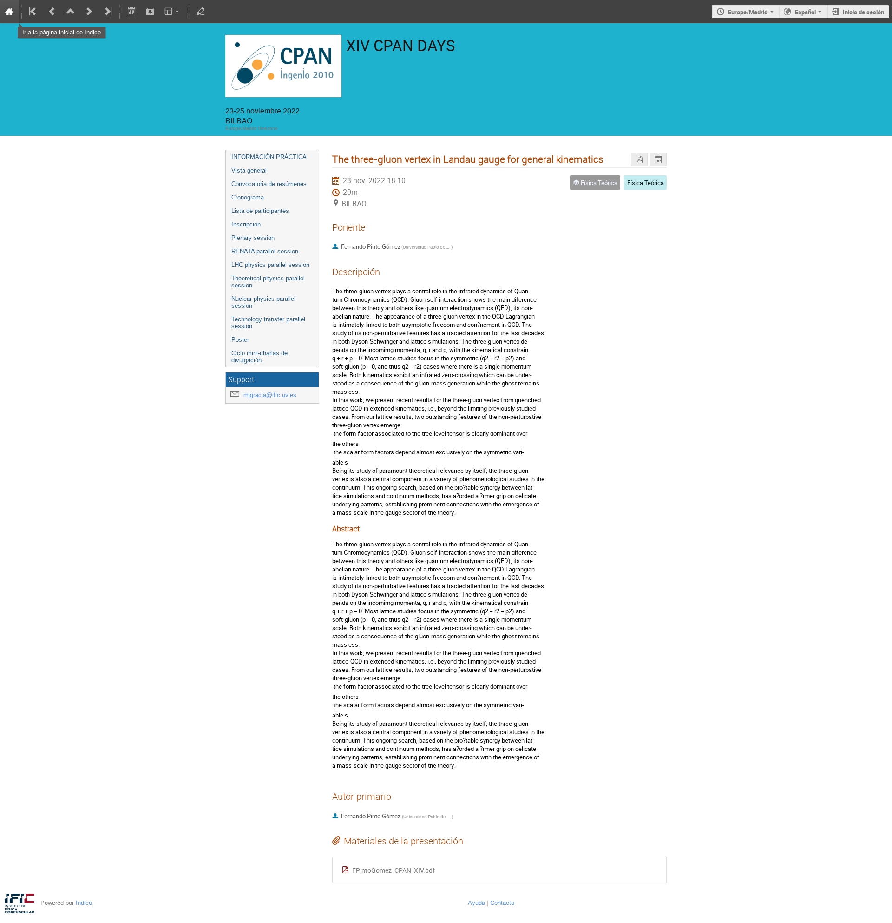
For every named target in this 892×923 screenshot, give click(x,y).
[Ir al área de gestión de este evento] (200, 11)
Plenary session (253, 237)
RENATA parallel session (264, 251)
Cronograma (247, 197)
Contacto (502, 903)
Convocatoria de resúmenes (269, 183)
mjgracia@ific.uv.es (269, 395)
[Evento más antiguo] (52, 11)
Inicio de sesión (863, 12)
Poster (240, 339)
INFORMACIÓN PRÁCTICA (269, 156)
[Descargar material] (150, 11)
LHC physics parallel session (270, 264)
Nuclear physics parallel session (263, 302)
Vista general (249, 170)
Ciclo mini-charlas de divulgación (259, 357)
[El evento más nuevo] (107, 11)
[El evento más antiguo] (33, 11)
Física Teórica (645, 183)
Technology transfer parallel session (268, 323)
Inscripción (246, 224)
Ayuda (476, 903)
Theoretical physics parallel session (268, 282)
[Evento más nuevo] (89, 11)
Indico (84, 903)
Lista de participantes (260, 210)
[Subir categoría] (70, 11)
